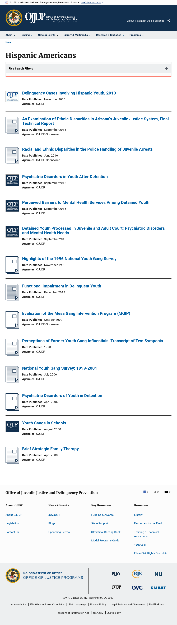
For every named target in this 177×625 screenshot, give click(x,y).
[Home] (51, 18)
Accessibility (18, 604)
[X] (157, 494)
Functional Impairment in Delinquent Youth (61, 286)
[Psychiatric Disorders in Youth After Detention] (12, 180)
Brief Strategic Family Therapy (50, 448)
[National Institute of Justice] (158, 576)
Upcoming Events (59, 532)
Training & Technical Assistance (146, 534)
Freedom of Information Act (73, 612)
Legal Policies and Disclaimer (128, 604)
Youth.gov (140, 544)
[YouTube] (168, 494)
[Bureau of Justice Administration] (116, 576)
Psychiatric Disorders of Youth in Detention (62, 395)
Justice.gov (114, 612)
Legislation (12, 523)
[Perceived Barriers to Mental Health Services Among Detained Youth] (12, 206)
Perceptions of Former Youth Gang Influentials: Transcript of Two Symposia (92, 340)
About (130, 20)
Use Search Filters (21, 68)
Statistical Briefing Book (105, 532)
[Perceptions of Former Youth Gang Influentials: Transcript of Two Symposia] (12, 355)
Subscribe (158, 20)
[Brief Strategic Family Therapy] (12, 463)
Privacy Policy (98, 604)
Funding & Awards (102, 514)
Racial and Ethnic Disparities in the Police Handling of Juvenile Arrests (87, 149)
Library (138, 514)
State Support (99, 523)
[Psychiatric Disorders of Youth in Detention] (12, 409)
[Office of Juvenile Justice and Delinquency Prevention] (116, 591)
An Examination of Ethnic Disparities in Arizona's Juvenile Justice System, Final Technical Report (95, 121)
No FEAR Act (156, 604)
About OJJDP (14, 514)
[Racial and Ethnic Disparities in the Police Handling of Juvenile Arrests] (12, 163)
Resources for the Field (148, 523)
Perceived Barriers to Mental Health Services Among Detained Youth (85, 202)
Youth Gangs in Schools (44, 423)
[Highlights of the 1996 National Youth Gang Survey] (12, 272)
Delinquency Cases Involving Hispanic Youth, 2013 (69, 93)
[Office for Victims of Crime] (137, 590)
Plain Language (77, 604)
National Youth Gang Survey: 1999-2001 (59, 368)
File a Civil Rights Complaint (151, 553)
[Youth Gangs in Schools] (12, 427)
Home (8, 42)
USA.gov (98, 612)
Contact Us (143, 20)
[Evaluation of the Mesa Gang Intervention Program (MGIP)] (12, 327)
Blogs (51, 523)
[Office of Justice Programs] (14, 17)
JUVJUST (54, 514)
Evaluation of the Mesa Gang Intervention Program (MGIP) (76, 313)
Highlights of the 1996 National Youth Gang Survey (69, 258)
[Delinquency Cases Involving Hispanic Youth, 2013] (12, 97)
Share (171, 23)
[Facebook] (147, 494)
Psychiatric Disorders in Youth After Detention (65, 176)
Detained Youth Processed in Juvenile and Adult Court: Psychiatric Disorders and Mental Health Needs (93, 230)
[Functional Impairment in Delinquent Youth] (12, 300)
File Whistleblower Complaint (47, 604)
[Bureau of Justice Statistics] (137, 578)
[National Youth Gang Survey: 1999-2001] (12, 382)
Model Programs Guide (105, 540)
